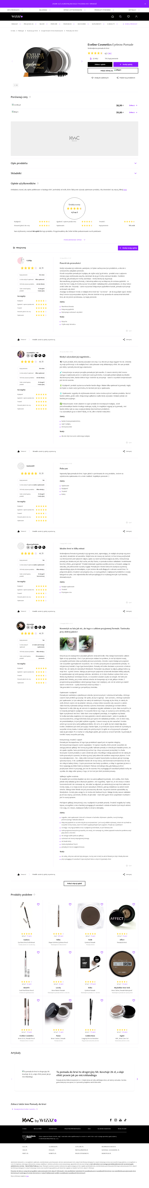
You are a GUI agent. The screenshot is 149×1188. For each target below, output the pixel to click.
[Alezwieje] (20, 626)
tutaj (27, 1176)
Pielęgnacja (28, 24)
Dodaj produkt (131, 24)
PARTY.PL (25, 1153)
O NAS (24, 1129)
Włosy (42, 24)
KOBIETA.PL (52, 1153)
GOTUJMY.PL (79, 1147)
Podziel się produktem (127, 78)
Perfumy (54, 24)
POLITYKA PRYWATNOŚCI (73, 1129)
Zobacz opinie (100, 64)
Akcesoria (82, 24)
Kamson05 (30, 466)
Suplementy (96, 24)
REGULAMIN (38, 1129)
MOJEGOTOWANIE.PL (82, 1153)
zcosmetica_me (33, 352)
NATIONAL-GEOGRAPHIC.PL (110, 1150)
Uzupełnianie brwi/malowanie (52, 31)
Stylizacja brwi (32, 31)
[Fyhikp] (20, 260)
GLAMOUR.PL (53, 1147)
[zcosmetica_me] (20, 354)
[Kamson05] (20, 466)
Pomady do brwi (72, 31)
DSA (89, 1129)
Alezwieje (30, 624)
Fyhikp (29, 260)
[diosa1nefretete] (20, 546)
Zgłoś (130, 331)
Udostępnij (129, 339)
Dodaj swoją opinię (129, 248)
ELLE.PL (24, 1147)
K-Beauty (111, 24)
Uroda (13, 31)
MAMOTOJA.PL (106, 1153)
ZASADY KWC (53, 1129)
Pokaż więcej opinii (74, 883)
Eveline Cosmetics (100, 44)
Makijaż (15, 24)
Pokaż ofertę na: (107, 70)
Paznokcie (67, 24)
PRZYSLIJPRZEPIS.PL (81, 1150)
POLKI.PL (52, 1150)
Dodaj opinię (127, 64)
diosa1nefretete (33, 544)
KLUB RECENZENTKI (104, 1129)
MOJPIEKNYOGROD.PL (109, 1147)
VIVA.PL (24, 1150)
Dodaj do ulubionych (102, 78)
